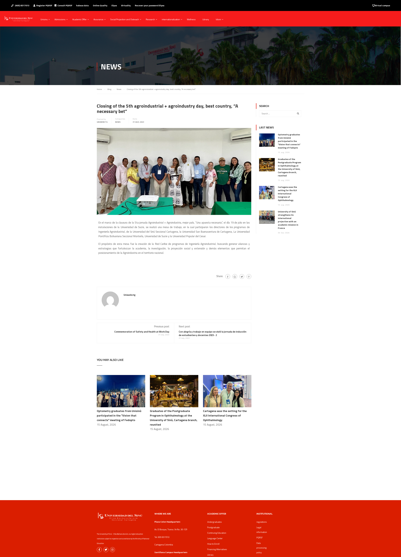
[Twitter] (242, 276)
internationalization (171, 19)
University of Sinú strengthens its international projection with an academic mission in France (288, 220)
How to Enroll (213, 543)
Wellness (191, 19)
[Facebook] (227, 276)
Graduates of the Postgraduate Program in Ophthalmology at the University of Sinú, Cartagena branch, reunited (289, 167)
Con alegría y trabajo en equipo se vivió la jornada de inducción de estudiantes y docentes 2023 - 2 (212, 333)
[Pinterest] (249, 276)
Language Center (215, 538)
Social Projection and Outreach (124, 19)
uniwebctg (102, 122)
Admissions (60, 19)
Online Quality (100, 5)
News (117, 122)
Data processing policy (261, 547)
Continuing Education (216, 532)
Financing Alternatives (217, 549)
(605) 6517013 (21, 5)
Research (150, 19)
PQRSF (259, 537)
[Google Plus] (234, 276)
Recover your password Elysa (149, 5)
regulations (261, 521)
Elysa (114, 5)
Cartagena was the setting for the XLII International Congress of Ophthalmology (225, 415)
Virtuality (126, 5)
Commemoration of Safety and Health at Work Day (141, 331)
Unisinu (44, 19)
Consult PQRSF (64, 5)
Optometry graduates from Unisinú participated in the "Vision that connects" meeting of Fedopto (119, 415)
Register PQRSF (44, 5)
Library (206, 19)
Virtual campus (382, 5)
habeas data (82, 5)
